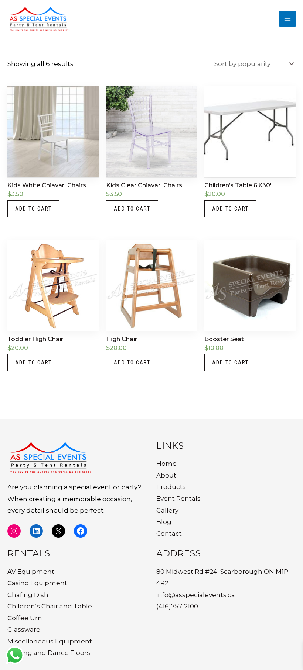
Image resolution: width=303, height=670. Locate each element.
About (166, 475)
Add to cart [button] (33, 209)
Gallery (167, 510)
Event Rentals (178, 498)
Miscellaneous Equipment (49, 641)
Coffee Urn (24, 618)
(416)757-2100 (177, 606)
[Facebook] (80, 531)
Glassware (23, 629)
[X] (58, 531)
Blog (163, 521)
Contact (169, 533)
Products (171, 486)
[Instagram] (14, 531)
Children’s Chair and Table (49, 606)
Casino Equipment (37, 583)
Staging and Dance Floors (48, 652)
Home (166, 463)
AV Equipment (30, 571)
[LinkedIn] (36, 531)
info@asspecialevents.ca (195, 594)
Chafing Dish (27, 594)
